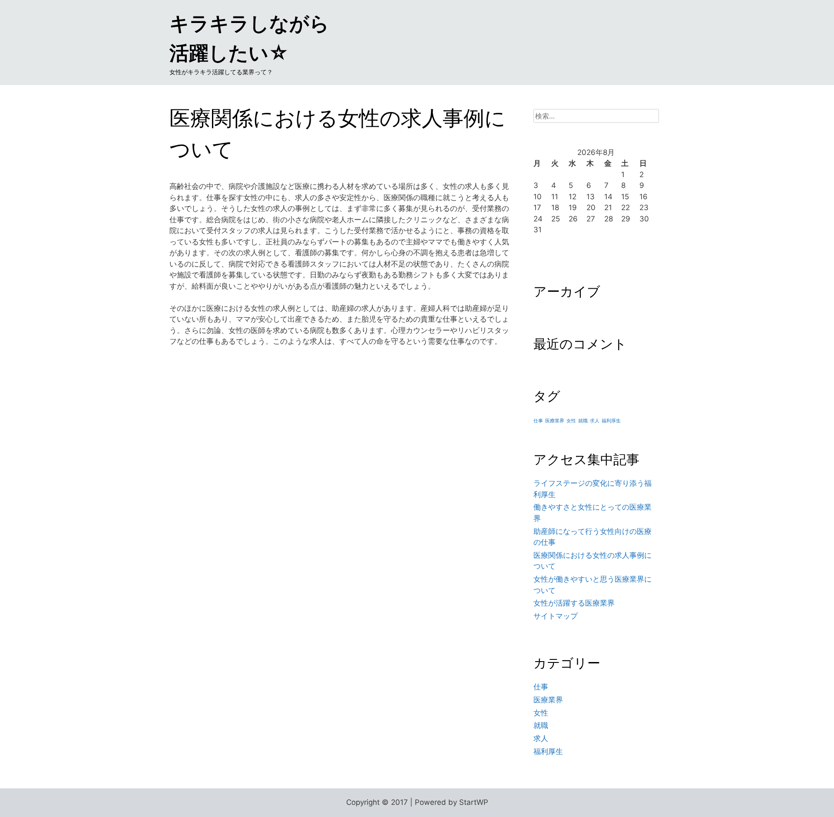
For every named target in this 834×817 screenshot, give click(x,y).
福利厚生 (611, 421)
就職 (583, 421)
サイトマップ (555, 616)
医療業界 (554, 421)
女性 (571, 421)
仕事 (538, 421)
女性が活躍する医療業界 (574, 603)
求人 (594, 421)
